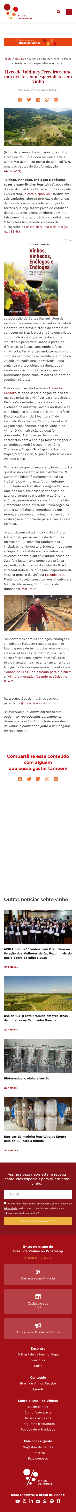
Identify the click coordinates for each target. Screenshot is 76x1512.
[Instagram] (24, 1501)
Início (7, 58)
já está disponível (37, 194)
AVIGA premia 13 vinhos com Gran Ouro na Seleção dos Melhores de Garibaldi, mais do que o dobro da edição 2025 (38, 953)
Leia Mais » (11, 967)
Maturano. (29, 589)
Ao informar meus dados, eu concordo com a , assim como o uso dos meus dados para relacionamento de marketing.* (38, 1208)
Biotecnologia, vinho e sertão (26, 1078)
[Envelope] (38, 1501)
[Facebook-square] (58, 1501)
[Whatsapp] (45, 1501)
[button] (58, 12)
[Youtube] (17, 1501)
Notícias (20, 58)
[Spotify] (52, 1501)
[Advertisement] (38, 839)
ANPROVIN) (12, 171)
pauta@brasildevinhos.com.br (34, 703)
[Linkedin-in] (31, 1501)
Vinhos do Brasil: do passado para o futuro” (38, 672)
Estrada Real (54, 575)
